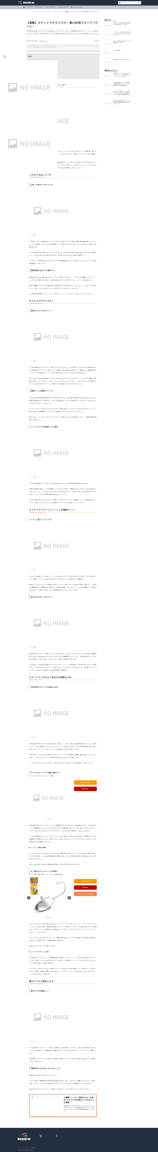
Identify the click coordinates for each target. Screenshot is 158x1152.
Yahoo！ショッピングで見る (85, 893)
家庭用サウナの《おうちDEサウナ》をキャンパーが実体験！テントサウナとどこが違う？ (122, 75)
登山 (24, 7)
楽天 (50, 819)
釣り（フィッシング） (77, 7)
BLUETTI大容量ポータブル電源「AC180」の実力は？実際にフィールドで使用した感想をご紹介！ (122, 93)
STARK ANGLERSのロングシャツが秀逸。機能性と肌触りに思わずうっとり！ (122, 102)
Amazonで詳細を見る (20, 39)
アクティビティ (39, 7)
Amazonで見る (85, 782)
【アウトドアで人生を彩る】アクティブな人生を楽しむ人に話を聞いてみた (122, 33)
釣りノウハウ (43, 41)
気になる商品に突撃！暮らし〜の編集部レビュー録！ (122, 42)
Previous (29, 898)
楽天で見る (85, 788)
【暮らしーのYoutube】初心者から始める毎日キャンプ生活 (121, 23)
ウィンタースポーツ (63, 7)
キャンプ (30, 7)
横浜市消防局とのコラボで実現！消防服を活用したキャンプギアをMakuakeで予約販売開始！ (122, 84)
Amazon (50, 917)
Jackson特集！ (117, 50)
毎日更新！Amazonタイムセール (122, 59)
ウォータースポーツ (50, 7)
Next (69, 898)
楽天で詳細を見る (20, 43)
